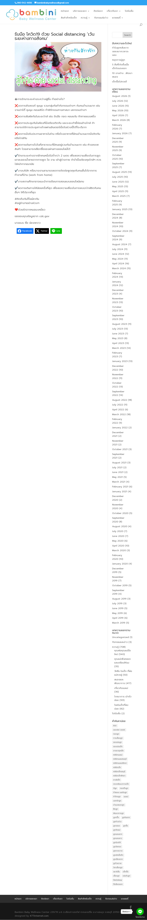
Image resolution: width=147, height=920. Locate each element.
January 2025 (119, 209)
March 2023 (119, 348)
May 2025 (117, 186)
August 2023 (119, 324)
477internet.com (39, 916)
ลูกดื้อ (125, 825)
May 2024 (117, 259)
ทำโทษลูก (117, 796)
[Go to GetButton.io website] (140, 917)
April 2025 (118, 191)
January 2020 (120, 563)
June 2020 (118, 536)
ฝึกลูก (115, 809)
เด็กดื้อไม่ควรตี (119, 81)
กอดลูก (116, 734)
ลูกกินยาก (126, 817)
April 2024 (118, 263)
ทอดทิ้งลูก (124, 788)
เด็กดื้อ (125, 871)
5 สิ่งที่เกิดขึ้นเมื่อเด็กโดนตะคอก (120, 66)
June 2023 (118, 333)
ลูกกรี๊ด (116, 817)
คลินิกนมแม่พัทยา (120, 763)
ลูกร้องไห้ (117, 842)
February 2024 (117, 275)
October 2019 (120, 585)
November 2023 (117, 300)
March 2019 (118, 623)
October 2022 (116, 384)
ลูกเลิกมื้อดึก (118, 855)
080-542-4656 (24, 2)
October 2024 (120, 231)
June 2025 (118, 181)
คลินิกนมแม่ (117, 755)
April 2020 (118, 545)
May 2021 (117, 477)
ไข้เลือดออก (118, 884)
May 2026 (117, 110)
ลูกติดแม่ (116, 830)
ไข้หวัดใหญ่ (117, 880)
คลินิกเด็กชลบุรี (119, 771)
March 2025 (119, 196)
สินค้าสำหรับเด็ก (69, 18)
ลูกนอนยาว (117, 838)
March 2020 (119, 550)
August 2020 (119, 526)
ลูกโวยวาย (117, 863)
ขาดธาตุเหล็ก (118, 750)
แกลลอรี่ (116, 18)
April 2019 (117, 618)
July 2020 (117, 531)
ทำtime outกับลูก (120, 792)
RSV (115, 725)
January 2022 (120, 427)
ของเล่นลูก (117, 742)
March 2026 (119, 120)
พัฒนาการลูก (118, 813)
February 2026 (117, 126)
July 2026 (117, 101)
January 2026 (120, 133)
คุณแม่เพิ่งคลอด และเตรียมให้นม (122, 660)
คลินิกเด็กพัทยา (119, 775)
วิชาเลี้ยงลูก (117, 867)
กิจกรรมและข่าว (120, 642)
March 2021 (118, 482)
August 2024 (119, 244)
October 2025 (116, 157)
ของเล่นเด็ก (117, 746)
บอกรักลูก (117, 800)
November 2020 (117, 506)
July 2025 (117, 177)
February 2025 (117, 202)
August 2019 (119, 599)
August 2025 (119, 172)
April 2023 (118, 343)
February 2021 (120, 486)
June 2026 (118, 106)
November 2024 (117, 224)
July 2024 (117, 249)
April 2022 (118, 409)
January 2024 (116, 283)
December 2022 (118, 368)
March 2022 (119, 414)
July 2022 (117, 404)
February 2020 (117, 557)
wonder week (119, 730)
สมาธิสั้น (116, 871)
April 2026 (118, 115)
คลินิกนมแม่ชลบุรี (120, 759)
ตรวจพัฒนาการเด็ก (121, 784)
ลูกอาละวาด (117, 850)
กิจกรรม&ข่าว (101, 18)
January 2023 (120, 361)
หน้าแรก (65, 11)
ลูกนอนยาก (117, 834)
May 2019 (117, 613)
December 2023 (118, 292)
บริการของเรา (80, 11)
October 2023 (116, 308)
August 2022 (119, 400)
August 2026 (119, 96)
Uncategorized (120, 637)
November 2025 (117, 148)
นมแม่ (126, 796)
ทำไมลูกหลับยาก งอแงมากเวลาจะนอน (120, 51)
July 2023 (117, 329)
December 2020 (118, 498)
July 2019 (117, 603)
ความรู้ (84, 18)
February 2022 (117, 421)
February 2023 (117, 354)
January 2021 (119, 491)
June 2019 (117, 608)
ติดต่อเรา (98, 11)
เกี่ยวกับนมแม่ (121, 688)
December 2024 (118, 216)
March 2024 (119, 268)
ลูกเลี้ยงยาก (118, 859)
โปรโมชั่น (129, 11)
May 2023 (117, 338)
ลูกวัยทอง (117, 846)
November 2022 (117, 376)
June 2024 (118, 254)
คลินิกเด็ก (117, 767)
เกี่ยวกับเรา (112, 11)
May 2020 (117, 541)
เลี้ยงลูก (116, 876)
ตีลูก (115, 788)
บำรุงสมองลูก (118, 805)
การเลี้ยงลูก (118, 738)
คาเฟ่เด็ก (116, 780)
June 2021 (117, 472)
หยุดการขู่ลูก (118, 60)
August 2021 (119, 462)
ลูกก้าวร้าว (117, 821)
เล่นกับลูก (126, 876)
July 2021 (117, 467)
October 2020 (120, 513)
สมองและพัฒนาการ (119, 681)
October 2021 (120, 449)
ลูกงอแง (116, 825)
